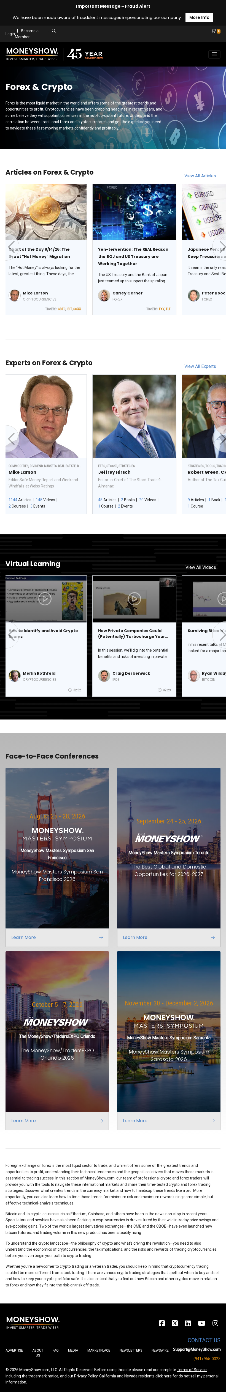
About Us (37, 1353)
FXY (161, 309)
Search (101, 37)
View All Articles (200, 175)
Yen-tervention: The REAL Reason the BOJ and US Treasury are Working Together (133, 256)
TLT (168, 309)
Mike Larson (35, 293)
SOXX (77, 309)
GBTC (61, 309)
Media (73, 1350)
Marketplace (98, 1350)
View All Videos (200, 567)
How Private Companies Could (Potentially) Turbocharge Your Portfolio (131, 634)
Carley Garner (127, 293)
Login (10, 34)
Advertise (14, 1350)
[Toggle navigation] (214, 54)
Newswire (160, 1350)
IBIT (69, 309)
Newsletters (131, 1350)
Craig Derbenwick (131, 673)
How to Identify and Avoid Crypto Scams (43, 633)
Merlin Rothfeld (39, 673)
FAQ (56, 1350)
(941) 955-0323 (206, 1359)
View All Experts (200, 366)
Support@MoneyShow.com (197, 1349)
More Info (199, 17)
